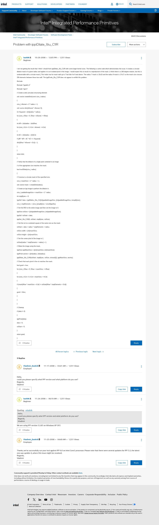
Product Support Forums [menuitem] (66, 10)
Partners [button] (70, 4)
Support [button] (29, 4)
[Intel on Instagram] (51, 500)
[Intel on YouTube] (46, 500)
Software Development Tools (61, 34)
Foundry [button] (82, 4)
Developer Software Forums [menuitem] (41, 10)
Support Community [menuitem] (9, 10)
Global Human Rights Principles (94, 513)
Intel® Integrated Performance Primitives (28, 37)
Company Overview (35, 494)
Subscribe (116, 44)
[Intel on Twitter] (34, 500)
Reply (136, 343)
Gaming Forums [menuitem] (86, 10)
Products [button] (16, 4)
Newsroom (62, 494)
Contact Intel (50, 494)
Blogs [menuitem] (100, 10)
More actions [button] (134, 44)
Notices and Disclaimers (107, 511)
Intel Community (19, 34)
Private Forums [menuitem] (113, 10)
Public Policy (122, 494)
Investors (72, 494)
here (80, 473)
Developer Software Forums (38, 34)
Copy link (122, 389)
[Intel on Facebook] (28, 500)
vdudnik (28, 410)
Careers (81, 494)
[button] (141, 58)
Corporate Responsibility (96, 494)
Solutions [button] (42, 4)
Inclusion (111, 494)
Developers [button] (56, 4)
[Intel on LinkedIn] (40, 500)
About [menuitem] (24, 10)
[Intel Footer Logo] (16, 504)
